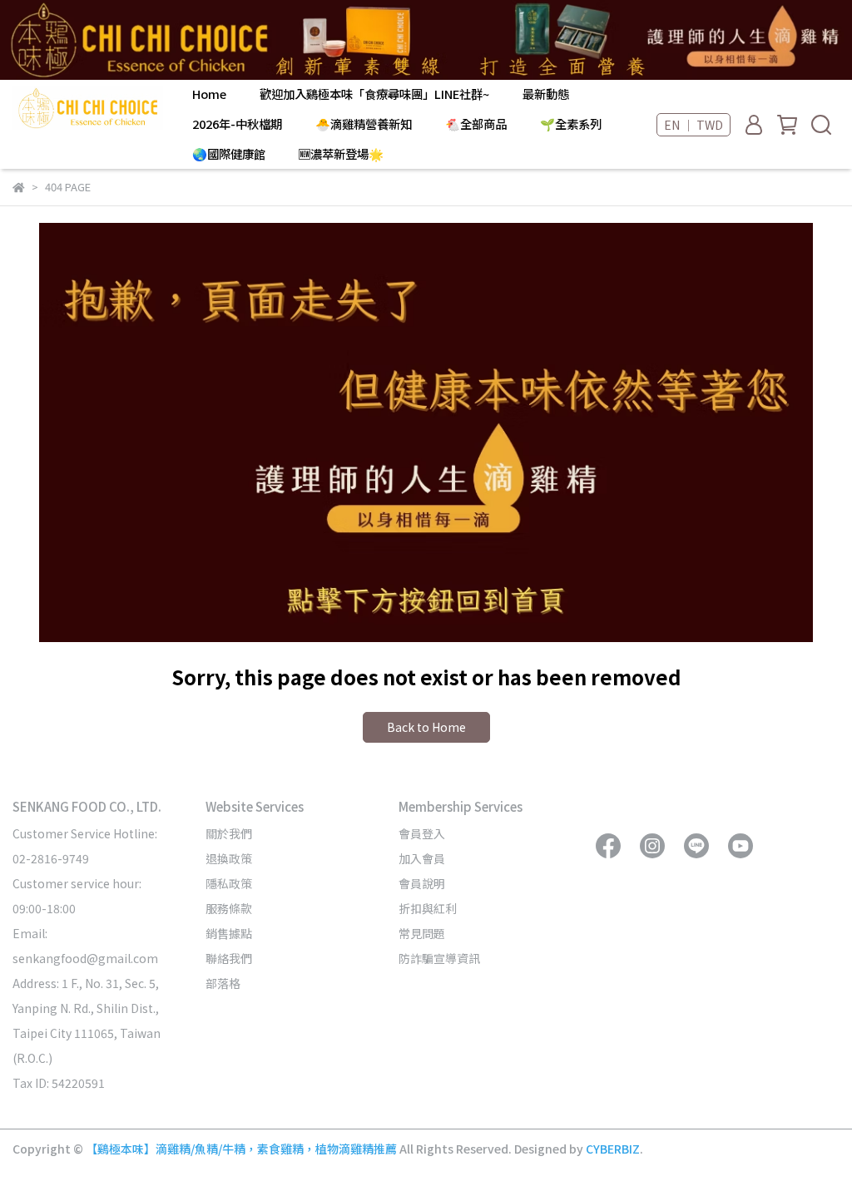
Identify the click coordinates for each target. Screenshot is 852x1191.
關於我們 (229, 833)
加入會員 (422, 858)
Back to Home (426, 727)
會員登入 (422, 833)
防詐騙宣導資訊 (439, 958)
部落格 (223, 983)
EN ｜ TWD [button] (693, 124)
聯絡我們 (229, 958)
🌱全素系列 (571, 124)
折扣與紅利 (428, 908)
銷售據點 (229, 933)
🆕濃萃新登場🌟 (341, 154)
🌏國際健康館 (228, 154)
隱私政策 (229, 883)
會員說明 (422, 883)
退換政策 (229, 858)
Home (209, 94)
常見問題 (422, 933)
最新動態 (546, 94)
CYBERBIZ (613, 1148)
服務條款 (229, 908)
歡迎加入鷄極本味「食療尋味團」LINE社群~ (374, 94)
